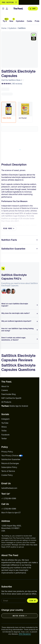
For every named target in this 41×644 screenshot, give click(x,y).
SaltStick (22, 28)
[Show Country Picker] (16, 2)
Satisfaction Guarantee (13, 248)
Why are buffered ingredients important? (16, 321)
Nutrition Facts (9, 240)
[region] (19, 2)
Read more (7, 228)
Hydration (12, 28)
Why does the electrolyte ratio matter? (15, 313)
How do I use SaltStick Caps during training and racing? (17, 329)
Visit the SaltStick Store (10, 80)
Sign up (32, 601)
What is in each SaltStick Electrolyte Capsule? (14, 305)
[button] (11, 83)
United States (18, 616)
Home (3, 28)
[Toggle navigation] (3, 8)
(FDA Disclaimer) (25, 634)
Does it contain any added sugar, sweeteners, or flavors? (13, 339)
